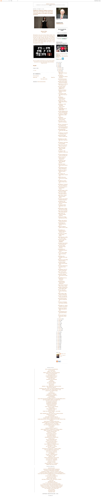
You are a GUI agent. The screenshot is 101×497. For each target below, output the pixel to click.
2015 (58, 337)
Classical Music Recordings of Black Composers (51, 472)
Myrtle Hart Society (52, 478)
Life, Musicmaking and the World (51, 424)
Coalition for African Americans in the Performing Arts (51, 398)
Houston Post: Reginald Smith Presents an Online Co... (62, 275)
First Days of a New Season (51, 406)
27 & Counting (51, 370)
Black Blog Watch (51, 387)
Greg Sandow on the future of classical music (51, 413)
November (60, 69)
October (59, 70)
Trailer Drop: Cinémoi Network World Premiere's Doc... (63, 165)
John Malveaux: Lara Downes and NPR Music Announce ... (62, 202)
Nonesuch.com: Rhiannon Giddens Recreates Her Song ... (62, 309)
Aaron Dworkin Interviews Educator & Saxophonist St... (62, 299)
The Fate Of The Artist (51, 450)
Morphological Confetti (52, 428)
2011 (58, 343)
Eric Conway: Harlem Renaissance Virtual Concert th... (61, 246)
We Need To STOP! (51, 462)
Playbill (34, 65)
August (59, 320)
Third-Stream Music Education (51, 457)
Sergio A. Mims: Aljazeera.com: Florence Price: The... (62, 73)
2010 (58, 344)
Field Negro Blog (51, 405)
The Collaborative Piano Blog (51, 449)
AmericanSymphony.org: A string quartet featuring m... (62, 312)
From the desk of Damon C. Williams (51, 411)
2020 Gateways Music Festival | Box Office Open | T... (63, 130)
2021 (58, 65)
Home (44, 77)
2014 (58, 339)
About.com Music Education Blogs (51, 372)
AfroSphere (51, 381)
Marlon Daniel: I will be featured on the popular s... (62, 121)
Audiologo (51, 385)
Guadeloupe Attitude (52, 414)
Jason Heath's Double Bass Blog (51, 421)
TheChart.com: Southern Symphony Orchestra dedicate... (62, 91)
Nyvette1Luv (52, 438)
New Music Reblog (51, 436)
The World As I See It (51, 455)
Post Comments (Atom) (42, 81)
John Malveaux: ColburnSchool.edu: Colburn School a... (61, 98)
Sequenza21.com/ (52, 445)
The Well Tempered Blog (51, 454)
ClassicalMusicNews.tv (51, 395)
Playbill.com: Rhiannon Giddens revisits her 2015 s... (62, 227)
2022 (58, 63)
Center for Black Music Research (51, 469)
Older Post (53, 77)
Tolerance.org (51, 490)
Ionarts (51, 420)
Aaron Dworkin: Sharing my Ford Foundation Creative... (62, 187)
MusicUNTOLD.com (51, 477)
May (59, 324)
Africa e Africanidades (51, 373)
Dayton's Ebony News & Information (51, 399)
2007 (58, 349)
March (59, 327)
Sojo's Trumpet (51, 447)
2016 (58, 336)
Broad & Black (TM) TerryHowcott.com (51, 389)
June (59, 323)
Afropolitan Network (51, 379)
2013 (58, 340)
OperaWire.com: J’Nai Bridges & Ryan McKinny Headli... (62, 101)
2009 (58, 346)
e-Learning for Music (51, 402)
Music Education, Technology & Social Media (51, 429)
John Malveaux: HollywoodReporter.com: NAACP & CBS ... (62, 108)
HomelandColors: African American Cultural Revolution (51, 419)
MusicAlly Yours (51, 432)
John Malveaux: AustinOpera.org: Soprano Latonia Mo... (63, 76)
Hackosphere (51, 415)
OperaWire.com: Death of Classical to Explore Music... (62, 171)
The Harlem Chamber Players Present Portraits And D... (62, 263)
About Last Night (51, 371)
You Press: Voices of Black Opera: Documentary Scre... (62, 253)
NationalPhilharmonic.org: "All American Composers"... (62, 278)
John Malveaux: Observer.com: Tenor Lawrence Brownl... (62, 118)
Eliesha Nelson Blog (51, 404)
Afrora (51, 380)
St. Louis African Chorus (51, 482)
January (59, 330)
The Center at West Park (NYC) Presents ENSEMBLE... (62, 240)
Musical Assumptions (52, 431)
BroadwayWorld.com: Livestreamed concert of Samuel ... (62, 250)
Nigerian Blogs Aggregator (51, 437)
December (60, 67)
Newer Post (35, 77)
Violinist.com (51, 491)
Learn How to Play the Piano (51, 423)
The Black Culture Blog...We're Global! (51, 448)
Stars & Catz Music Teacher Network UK (51, 487)
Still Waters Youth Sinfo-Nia (51, 488)
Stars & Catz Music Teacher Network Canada (51, 486)
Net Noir (52, 480)
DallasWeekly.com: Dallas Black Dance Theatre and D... (62, 140)
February (60, 328)
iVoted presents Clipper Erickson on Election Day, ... (62, 136)
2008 (58, 347)
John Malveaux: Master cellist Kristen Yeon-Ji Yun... (62, 205)
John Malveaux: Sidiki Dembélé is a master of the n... (63, 152)
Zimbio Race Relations (51, 464)
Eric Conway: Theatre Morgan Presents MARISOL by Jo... (61, 87)
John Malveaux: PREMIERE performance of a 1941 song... (62, 114)
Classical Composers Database (51, 470)
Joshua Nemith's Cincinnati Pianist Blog (51, 422)
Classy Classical (51, 397)
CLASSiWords (52, 396)
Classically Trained (51, 394)
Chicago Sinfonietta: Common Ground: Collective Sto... (61, 282)
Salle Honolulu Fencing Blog (51, 444)
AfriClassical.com (59, 23)
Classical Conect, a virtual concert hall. (51, 471)
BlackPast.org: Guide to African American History (51, 388)
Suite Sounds (51, 489)
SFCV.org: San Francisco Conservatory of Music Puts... (62, 316)
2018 (58, 333)
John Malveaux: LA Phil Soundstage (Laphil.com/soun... (62, 105)
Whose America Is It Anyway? (51, 463)
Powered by (59, 38)
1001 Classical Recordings (51, 369)
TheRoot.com (51, 456)
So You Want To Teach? (51, 446)
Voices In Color (51, 461)
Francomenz (52, 407)
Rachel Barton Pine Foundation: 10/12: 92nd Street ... (62, 257)
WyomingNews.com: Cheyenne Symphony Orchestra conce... (62, 231)
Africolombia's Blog (51, 377)
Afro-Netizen (51, 378)
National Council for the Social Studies (51, 479)
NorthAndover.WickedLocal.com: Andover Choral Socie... (63, 266)
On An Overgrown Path (51, 439)
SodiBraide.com (51, 481)
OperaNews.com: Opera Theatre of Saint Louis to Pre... (62, 181)
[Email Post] (36, 70)
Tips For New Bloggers (51, 458)
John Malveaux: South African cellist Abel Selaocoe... (61, 161)
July (59, 321)
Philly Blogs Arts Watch (51, 441)
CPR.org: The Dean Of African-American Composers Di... (62, 158)
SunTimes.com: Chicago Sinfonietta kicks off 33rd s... (62, 218)
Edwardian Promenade (51, 403)
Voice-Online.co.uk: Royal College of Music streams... (62, 234)
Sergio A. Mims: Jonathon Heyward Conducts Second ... (62, 196)
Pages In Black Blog (51, 440)
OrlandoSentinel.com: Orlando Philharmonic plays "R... (62, 224)
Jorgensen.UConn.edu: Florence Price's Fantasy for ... (62, 178)
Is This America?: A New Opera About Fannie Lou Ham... (62, 94)
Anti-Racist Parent (51, 382)
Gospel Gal (51, 412)
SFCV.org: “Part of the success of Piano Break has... (62, 291)
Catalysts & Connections (52, 390)
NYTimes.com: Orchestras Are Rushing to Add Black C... (62, 303)
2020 (58, 66)
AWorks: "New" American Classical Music (51, 386)
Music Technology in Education (51, 430)
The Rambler (52, 453)
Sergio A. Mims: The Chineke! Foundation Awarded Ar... (62, 214)
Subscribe (62, 35)
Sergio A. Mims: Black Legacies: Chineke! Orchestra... (61, 148)
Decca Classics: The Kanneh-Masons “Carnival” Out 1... (63, 174)
